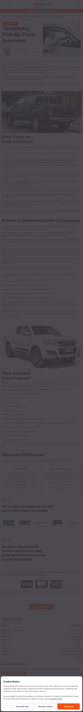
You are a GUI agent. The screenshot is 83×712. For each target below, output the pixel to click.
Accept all (68, 706)
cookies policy (56, 699)
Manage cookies (45, 706)
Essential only (22, 706)
